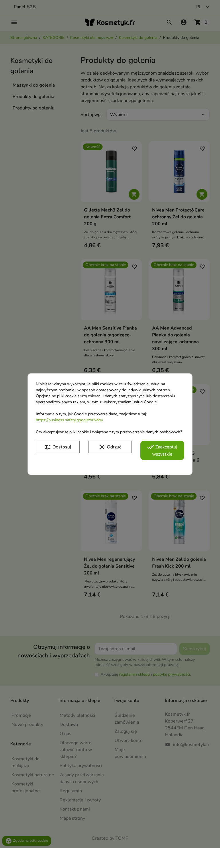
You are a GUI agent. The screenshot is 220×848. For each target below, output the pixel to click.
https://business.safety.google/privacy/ (69, 419)
